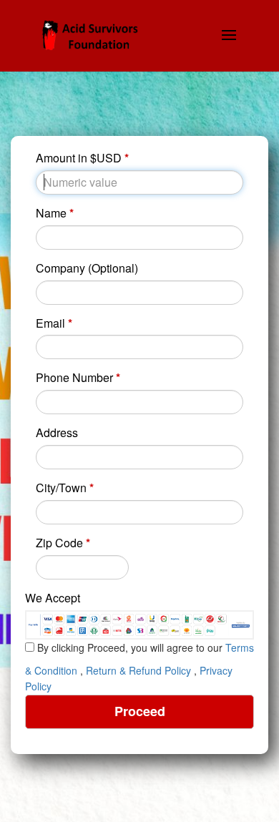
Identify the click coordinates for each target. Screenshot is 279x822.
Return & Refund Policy (138, 670)
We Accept (52, 598)
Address (57, 433)
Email (54, 323)
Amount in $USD (82, 158)
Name (55, 213)
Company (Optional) (87, 268)
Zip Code (63, 543)
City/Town (65, 488)
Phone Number (78, 378)
